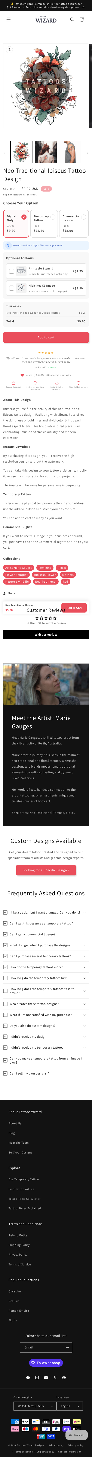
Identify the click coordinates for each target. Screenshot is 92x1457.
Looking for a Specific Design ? (46, 870)
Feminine (45, 568)
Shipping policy (45, 1451)
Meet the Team (19, 1142)
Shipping (7, 194)
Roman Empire (19, 1311)
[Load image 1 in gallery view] (21, 152)
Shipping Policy (19, 1245)
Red (65, 581)
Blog (12, 1133)
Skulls (13, 1320)
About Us (15, 1123)
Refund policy (56, 1445)
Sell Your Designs (20, 1152)
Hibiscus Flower (45, 575)
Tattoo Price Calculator (25, 1199)
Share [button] (11, 593)
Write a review (46, 634)
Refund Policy (18, 1235)
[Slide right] (87, 153)
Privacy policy (76, 1445)
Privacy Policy (18, 1254)
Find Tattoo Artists (21, 1189)
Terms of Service (20, 1264)
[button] (8, 19)
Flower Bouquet (16, 575)
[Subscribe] (67, 1347)
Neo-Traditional (45, 581)
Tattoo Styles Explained (25, 1208)
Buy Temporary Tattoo (24, 1179)
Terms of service (24, 1451)
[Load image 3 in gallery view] (70, 152)
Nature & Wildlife (17, 581)
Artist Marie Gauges (18, 568)
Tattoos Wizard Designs (30, 1445)
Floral (62, 568)
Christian (15, 1291)
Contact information (69, 1451)
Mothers (68, 575)
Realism (14, 1301)
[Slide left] (4, 153)
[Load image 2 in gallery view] (46, 152)
